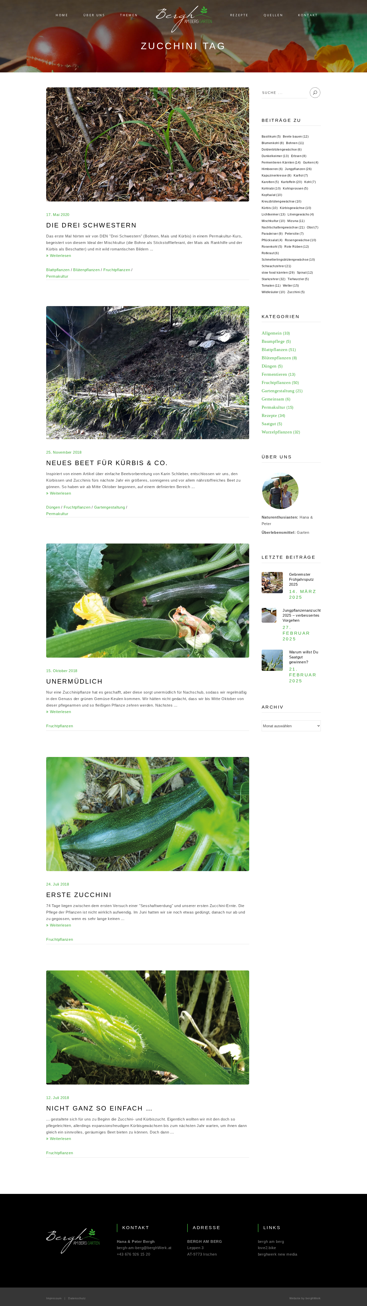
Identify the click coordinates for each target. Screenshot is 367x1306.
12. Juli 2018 (57, 1098)
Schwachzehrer (276, 266)
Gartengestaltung (109, 507)
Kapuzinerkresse (277, 175)
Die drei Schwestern (91, 225)
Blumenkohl (273, 143)
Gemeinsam (273, 398)
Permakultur (57, 276)
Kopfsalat (272, 195)
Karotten (270, 182)
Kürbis (270, 208)
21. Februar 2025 (303, 675)
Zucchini (296, 292)
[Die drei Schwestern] (147, 144)
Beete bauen (296, 136)
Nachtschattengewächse (283, 227)
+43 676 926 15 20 (133, 1254)
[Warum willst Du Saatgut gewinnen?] (272, 660)
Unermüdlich (74, 681)
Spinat (305, 272)
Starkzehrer (274, 279)
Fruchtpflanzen (116, 270)
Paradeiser (272, 233)
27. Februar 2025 (296, 633)
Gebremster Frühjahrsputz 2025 (301, 579)
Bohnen (295, 143)
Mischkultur (273, 221)
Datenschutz (77, 1298)
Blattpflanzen (58, 270)
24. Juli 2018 (57, 884)
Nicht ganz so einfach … (99, 1108)
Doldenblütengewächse (282, 149)
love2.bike (267, 1248)
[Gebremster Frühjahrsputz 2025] (272, 582)
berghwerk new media (277, 1254)
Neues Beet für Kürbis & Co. (107, 463)
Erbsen (298, 156)
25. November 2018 (64, 452)
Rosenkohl (272, 246)
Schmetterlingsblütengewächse (288, 259)
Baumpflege (273, 341)
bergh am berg (271, 1241)
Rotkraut (270, 253)
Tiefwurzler (298, 279)
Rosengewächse (300, 240)
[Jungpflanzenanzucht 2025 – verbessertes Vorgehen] (269, 615)
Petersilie (294, 233)
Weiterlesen (60, 255)
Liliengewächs (301, 214)
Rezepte (269, 415)
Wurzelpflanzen (277, 431)
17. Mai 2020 (57, 214)
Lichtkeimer (274, 214)
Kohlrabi (271, 188)
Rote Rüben (296, 246)
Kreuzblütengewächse (282, 201)
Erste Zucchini (79, 895)
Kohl (310, 182)
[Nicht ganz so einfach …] (147, 1027)
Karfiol (301, 175)
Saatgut (269, 423)
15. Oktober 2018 (61, 671)
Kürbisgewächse (295, 208)
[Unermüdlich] (147, 601)
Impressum (54, 1298)
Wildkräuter (273, 292)
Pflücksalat (272, 240)
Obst (312, 227)
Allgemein (272, 333)
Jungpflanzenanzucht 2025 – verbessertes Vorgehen (302, 615)
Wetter (291, 285)
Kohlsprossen (295, 188)
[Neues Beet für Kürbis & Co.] (147, 372)
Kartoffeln (291, 182)
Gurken (311, 162)
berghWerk (313, 1298)
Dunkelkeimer (275, 156)
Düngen (53, 507)
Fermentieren (274, 374)
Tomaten (271, 285)
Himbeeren (272, 169)
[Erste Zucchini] (147, 814)
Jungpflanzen (298, 169)
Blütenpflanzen (86, 270)
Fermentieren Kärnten (281, 162)
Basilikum (271, 136)
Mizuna (296, 221)
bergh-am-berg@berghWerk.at (144, 1248)
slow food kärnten (278, 272)
